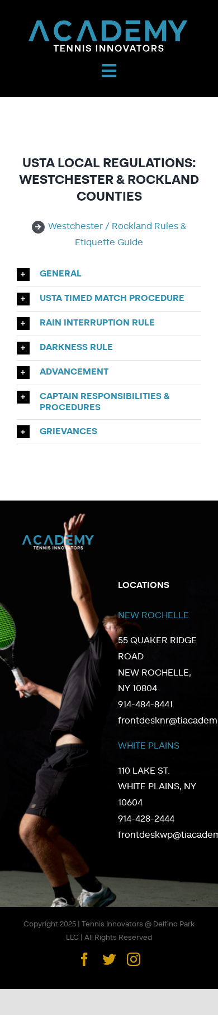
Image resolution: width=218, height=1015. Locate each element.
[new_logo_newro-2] (109, 22)
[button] (109, 274)
